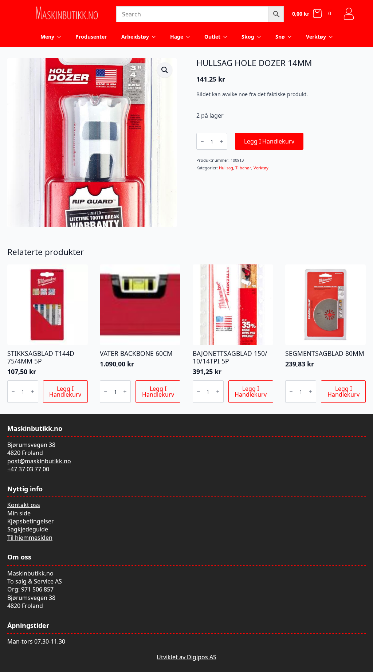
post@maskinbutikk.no (39, 461)
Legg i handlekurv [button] (65, 391)
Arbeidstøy (135, 36)
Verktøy (316, 36)
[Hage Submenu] (190, 37)
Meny (47, 36)
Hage (176, 36)
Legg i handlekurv (269, 141)
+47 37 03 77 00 (28, 469)
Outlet (212, 36)
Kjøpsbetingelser (30, 521)
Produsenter (91, 36)
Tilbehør (243, 167)
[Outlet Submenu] (227, 37)
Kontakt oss (23, 505)
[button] (164, 70)
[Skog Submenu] (261, 37)
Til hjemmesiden (29, 538)
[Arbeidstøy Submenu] (156, 37)
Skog (248, 36)
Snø (280, 36)
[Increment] (221, 141)
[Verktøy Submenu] (333, 37)
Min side (19, 513)
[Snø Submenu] (292, 37)
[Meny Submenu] (61, 37)
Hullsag (226, 167)
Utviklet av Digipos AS (186, 657)
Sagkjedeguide (27, 529)
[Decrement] (202, 141)
